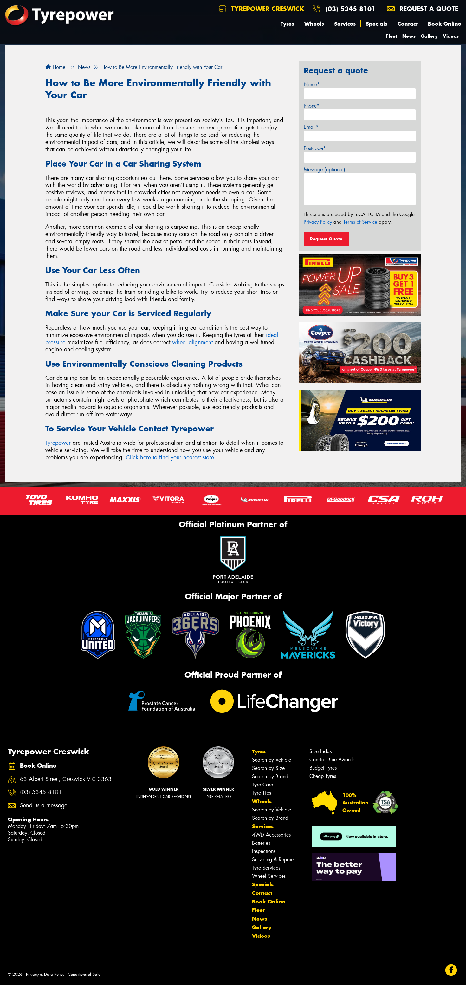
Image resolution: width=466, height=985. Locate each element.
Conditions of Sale (84, 974)
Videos (451, 36)
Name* (312, 84)
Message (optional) (324, 169)
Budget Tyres (323, 768)
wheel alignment (192, 342)
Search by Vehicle (271, 760)
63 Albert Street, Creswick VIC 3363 (66, 779)
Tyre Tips (261, 793)
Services (345, 23)
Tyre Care (262, 784)
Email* (311, 127)
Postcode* (315, 148)
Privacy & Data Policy (45, 974)
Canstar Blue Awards (331, 759)
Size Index (320, 751)
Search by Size (268, 768)
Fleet (391, 36)
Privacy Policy (318, 222)
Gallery (429, 36)
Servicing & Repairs (273, 859)
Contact (408, 23)
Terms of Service (360, 222)
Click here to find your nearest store (170, 457)
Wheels (314, 23)
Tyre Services (266, 867)
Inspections (263, 851)
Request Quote (326, 239)
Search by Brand (270, 776)
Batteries (261, 843)
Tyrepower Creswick (266, 9)
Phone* (312, 105)
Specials (376, 23)
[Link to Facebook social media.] (451, 970)
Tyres (287, 23)
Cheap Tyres (322, 776)
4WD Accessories (271, 834)
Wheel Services (269, 876)
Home (58, 67)
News (409, 36)
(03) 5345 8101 (351, 9)
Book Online (444, 23)
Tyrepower (58, 443)
